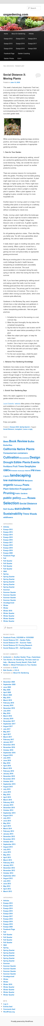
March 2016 (7, 768)
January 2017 (8, 742)
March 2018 (7, 716)
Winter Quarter (8, 613)
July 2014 (6, 818)
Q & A (19, 58)
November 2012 (9, 870)
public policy (12, 498)
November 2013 (9, 839)
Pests (26, 485)
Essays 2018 (8, 48)
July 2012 (6, 881)
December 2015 (9, 776)
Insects (27, 470)
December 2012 (9, 868)
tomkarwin (7, 657)
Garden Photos (9, 58)
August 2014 (8, 815)
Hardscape (21, 471)
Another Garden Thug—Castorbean (27, 657)
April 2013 (7, 857)
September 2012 (9, 875)
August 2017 (8, 726)
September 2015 (9, 784)
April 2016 (7, 765)
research (24, 498)
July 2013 (6, 849)
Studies (11, 509)
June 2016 (7, 760)
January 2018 (8, 718)
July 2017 (6, 729)
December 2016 (9, 744)
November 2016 (9, 747)
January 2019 (8, 705)
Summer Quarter (9, 592)
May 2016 (6, 763)
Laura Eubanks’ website (11, 403)
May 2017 (6, 731)
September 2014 (9, 813)
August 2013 (8, 847)
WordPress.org (9, 1012)
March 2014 (7, 828)
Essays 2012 (8, 38)
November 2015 (9, 779)
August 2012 (8, 878)
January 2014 (8, 834)
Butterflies (7, 445)
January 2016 (8, 773)
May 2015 (6, 794)
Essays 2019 (20, 48)
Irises (38, 470)
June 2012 (7, 883)
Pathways (18, 485)
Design (35, 457)
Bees (6, 441)
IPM (32, 470)
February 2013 (8, 862)
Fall (4, 558)
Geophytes (30, 466)
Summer (6, 589)
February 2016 (8, 771)
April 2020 (7, 692)
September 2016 (9, 752)
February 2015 (8, 802)
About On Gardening (18, 33)
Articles (31, 33)
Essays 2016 (20, 43)
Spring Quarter (25, 427)
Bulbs (31, 441)
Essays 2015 (8, 43)
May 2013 (6, 855)
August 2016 (8, 755)
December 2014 (9, 807)
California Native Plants (18, 449)
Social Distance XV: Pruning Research (17, 645)
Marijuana (29, 480)
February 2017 (8, 739)
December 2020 (9, 682)
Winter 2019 (7, 610)
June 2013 (7, 852)
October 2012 (8, 873)
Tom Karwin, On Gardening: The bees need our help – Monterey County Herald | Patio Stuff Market (21, 662)
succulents (22, 508)
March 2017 (7, 737)
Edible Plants (22, 462)
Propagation (25, 488)
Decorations (24, 458)
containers (22, 452)
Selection (11, 502)
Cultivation (11, 457)
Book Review (18, 441)
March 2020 (7, 695)
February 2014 (8, 831)
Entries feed (7, 1006)
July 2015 (6, 789)
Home (6, 33)
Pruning (9, 493)
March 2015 (7, 799)
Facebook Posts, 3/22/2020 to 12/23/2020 (18, 637)
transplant (18, 429)
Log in (5, 1004)
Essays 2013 (20, 38)
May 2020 (6, 690)
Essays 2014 (32, 38)
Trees (26, 513)
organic (8, 485)
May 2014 (6, 823)
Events (35, 462)
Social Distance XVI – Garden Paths (16, 640)
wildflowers (8, 517)
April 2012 (7, 889)
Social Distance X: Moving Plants (14, 76)
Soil (5, 508)
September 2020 (9, 684)
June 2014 (7, 820)
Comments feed (9, 1009)
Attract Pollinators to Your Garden (24, 665)
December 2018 (9, 708)
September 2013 (9, 844)
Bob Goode (7, 670)
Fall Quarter (7, 561)
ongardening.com (15, 14)
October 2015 (8, 781)
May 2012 (6, 886)
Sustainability (12, 513)
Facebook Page (9, 53)
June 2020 (7, 687)
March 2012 (7, 891)
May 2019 (6, 697)
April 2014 (7, 826)
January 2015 (8, 805)
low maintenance (13, 480)
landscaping (20, 475)
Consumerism (10, 452)
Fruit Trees (18, 466)
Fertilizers (7, 466)
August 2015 (8, 786)
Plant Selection (11, 488)
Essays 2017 (32, 43)
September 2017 (9, 723)
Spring (5, 574)
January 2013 (8, 865)
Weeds (33, 513)
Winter (5, 605)
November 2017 (9, 721)
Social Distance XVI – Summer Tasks (17, 642)
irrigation (6, 476)
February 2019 (8, 703)
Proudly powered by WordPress (22, 1021)
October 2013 (8, 841)
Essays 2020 (32, 48)
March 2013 (7, 860)
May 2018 (6, 713)
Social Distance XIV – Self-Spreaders (17, 648)
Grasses (14, 470)
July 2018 (6, 710)
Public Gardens (21, 493)
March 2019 (7, 700)
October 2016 (8, 750)
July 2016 (6, 758)
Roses (31, 498)
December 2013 (9, 836)
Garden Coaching (24, 53)
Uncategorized (8, 602)
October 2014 (8, 810)
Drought (8, 462)
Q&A (5, 571)
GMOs (7, 470)
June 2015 (7, 792)
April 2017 (7, 734)
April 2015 (7, 797)
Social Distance (8, 429)
